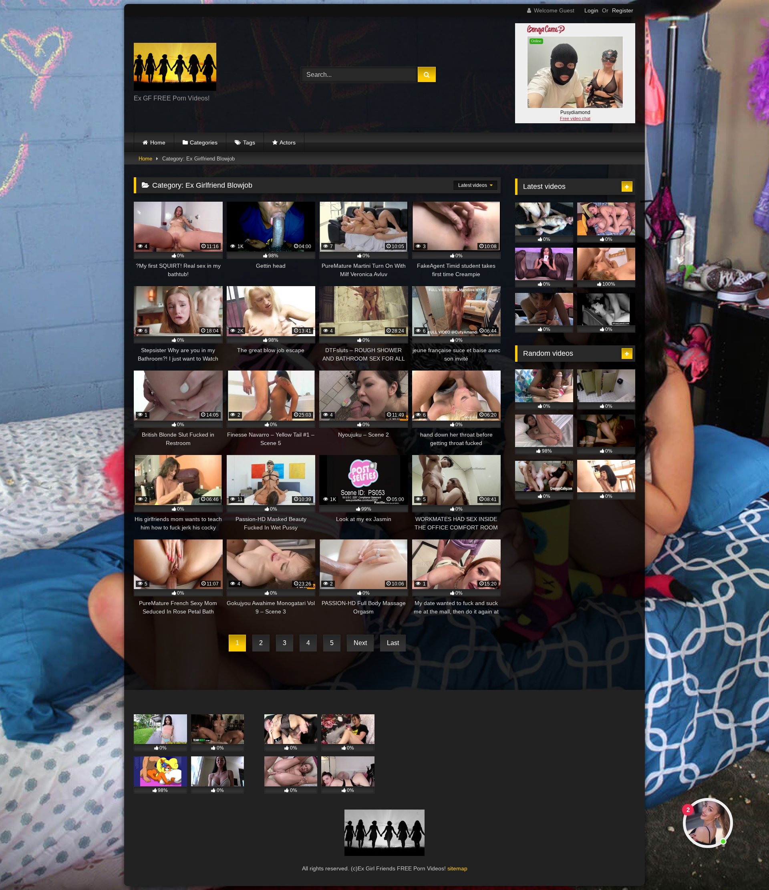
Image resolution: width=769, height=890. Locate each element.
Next (360, 642)
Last (393, 642)
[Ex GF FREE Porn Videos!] (175, 68)
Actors (288, 142)
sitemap (457, 868)
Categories (203, 142)
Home (157, 142)
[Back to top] (744, 866)
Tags (249, 142)
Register (622, 10)
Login (591, 10)
